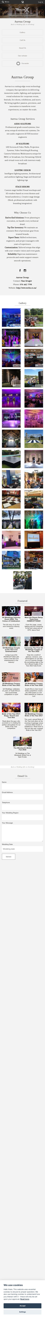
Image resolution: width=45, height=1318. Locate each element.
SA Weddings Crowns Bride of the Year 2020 (34, 684)
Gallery (22, 32)
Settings (22, 1312)
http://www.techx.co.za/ (26, 288)
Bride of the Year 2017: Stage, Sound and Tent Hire (11, 715)
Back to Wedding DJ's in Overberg (22, 24)
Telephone (6, 802)
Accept (22, 1306)
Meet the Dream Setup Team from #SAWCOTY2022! (34, 619)
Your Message (7, 823)
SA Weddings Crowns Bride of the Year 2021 (11, 684)
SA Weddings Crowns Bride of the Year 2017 (34, 715)
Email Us (22, 48)
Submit (8, 857)
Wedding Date (7, 844)
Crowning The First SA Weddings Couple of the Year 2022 (33, 649)
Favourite (24, 63)
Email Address (7, 792)
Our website (22, 56)
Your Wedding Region (10, 813)
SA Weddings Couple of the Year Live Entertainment (11, 649)
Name (4, 782)
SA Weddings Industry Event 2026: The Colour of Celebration (11, 619)
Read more (24, 1299)
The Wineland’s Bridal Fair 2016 (22, 749)
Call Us (22, 40)
